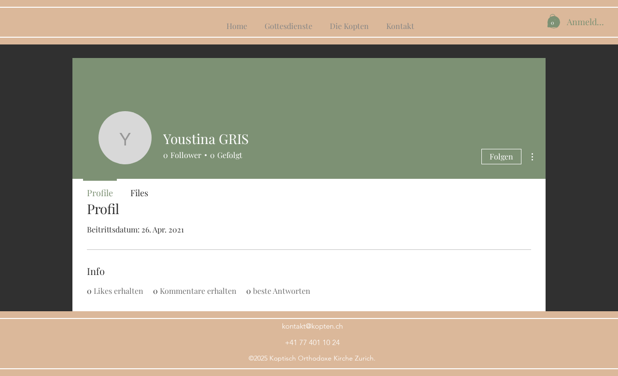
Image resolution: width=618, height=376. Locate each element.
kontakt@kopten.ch (312, 326)
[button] (552, 20)
